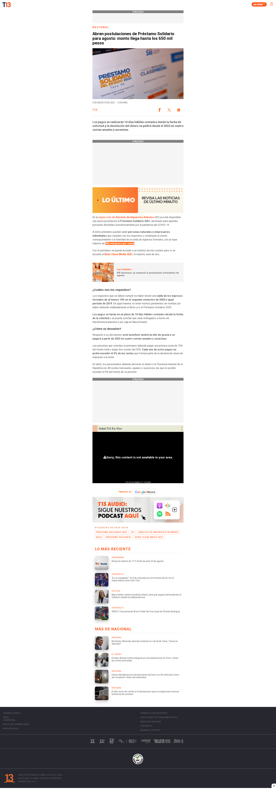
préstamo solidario (118, 537)
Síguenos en (125, 491)
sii (132, 532)
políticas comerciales (16, 724)
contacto (146, 726)
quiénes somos (11, 713)
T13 (94, 109)
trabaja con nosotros (153, 713)
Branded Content (150, 730)
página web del (126, 217)
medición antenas (150, 722)
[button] (159, 109)
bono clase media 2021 (149, 537)
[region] (138, 796)
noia (99, 537)
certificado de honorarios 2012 (159, 717)
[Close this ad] (274, 786)
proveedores (11, 728)
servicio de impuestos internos (158, 532)
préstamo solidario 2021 (111, 532)
